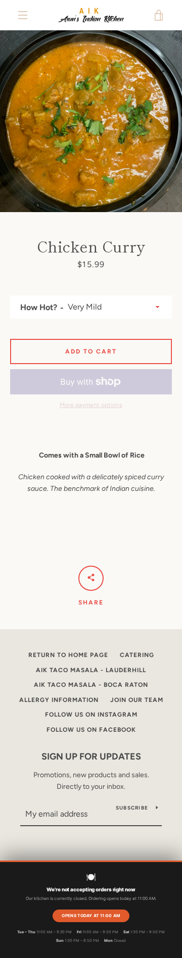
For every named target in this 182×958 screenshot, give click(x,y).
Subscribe (132, 807)
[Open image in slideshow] (91, 121)
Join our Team (136, 699)
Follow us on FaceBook (91, 729)
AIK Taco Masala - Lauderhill (91, 670)
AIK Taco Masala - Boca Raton (91, 684)
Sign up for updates (91, 756)
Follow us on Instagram (91, 714)
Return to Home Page (68, 655)
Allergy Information (59, 699)
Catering (137, 655)
